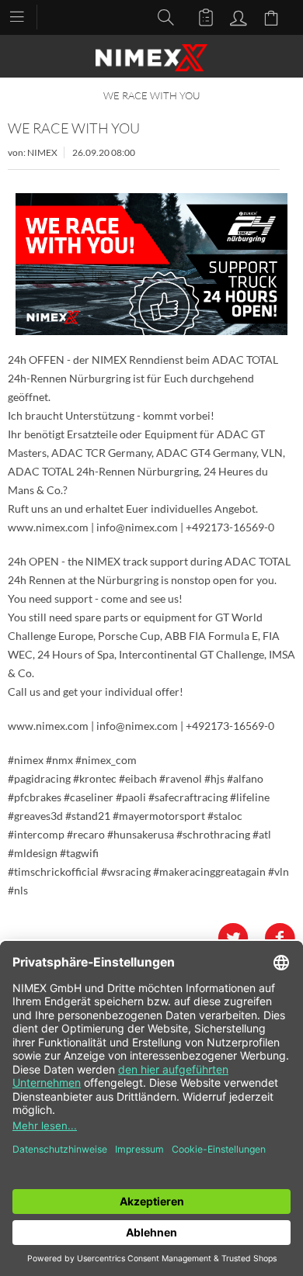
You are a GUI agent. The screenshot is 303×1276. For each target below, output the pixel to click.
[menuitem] (24, 15)
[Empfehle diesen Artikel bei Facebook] (279, 938)
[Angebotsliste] (198, 16)
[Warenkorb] (273, 16)
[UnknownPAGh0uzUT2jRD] (151, 264)
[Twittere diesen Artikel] (241, 938)
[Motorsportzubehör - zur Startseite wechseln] (151, 57)
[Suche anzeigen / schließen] (161, 16)
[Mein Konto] (236, 16)
